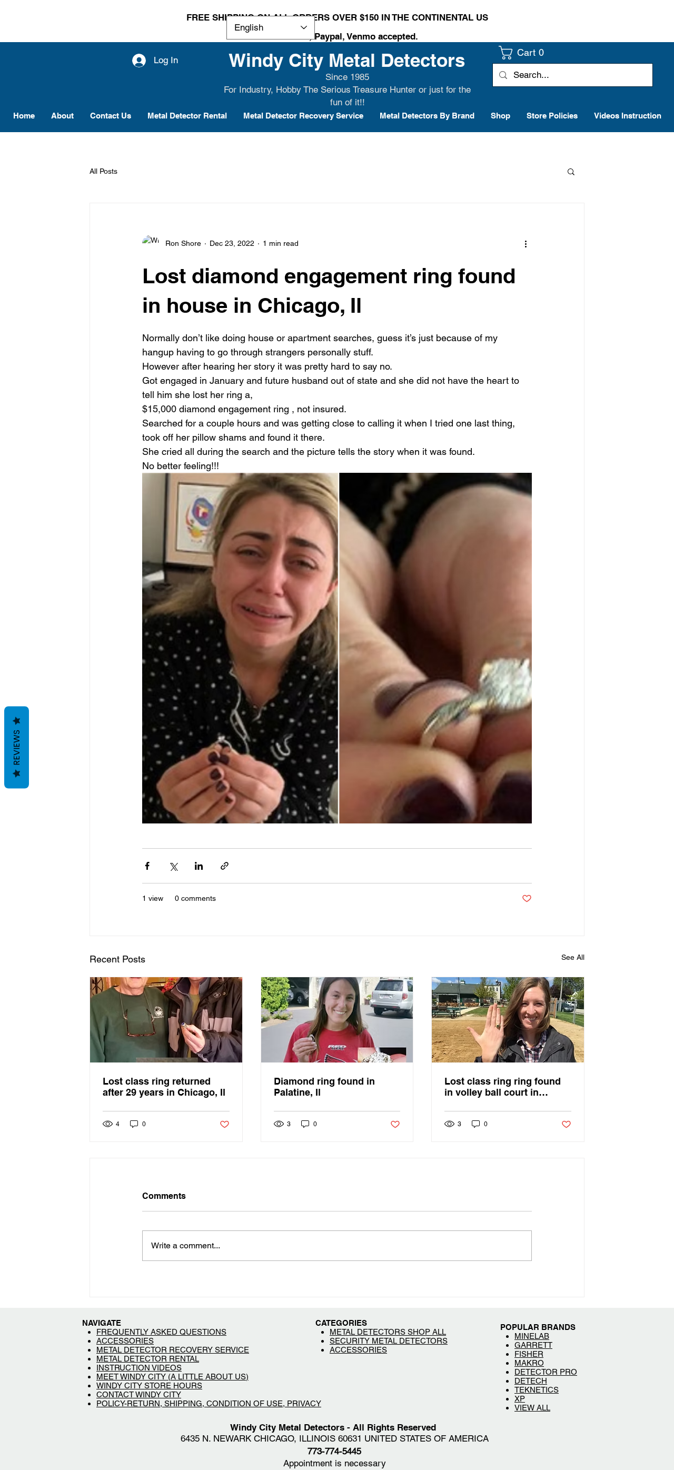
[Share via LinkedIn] (199, 866)
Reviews (17, 748)
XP (519, 1398)
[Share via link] (225, 866)
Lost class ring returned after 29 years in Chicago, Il (164, 1087)
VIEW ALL (532, 1407)
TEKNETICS (536, 1389)
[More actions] (525, 243)
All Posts (103, 171)
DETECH (530, 1380)
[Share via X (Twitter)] (173, 866)
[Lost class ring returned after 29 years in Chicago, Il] (166, 1019)
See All (572, 957)
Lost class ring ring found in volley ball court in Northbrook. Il (502, 1087)
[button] (524, 52)
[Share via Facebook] (147, 866)
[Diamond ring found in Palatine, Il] (337, 1019)
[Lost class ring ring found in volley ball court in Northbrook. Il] (508, 1019)
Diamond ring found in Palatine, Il (324, 1087)
